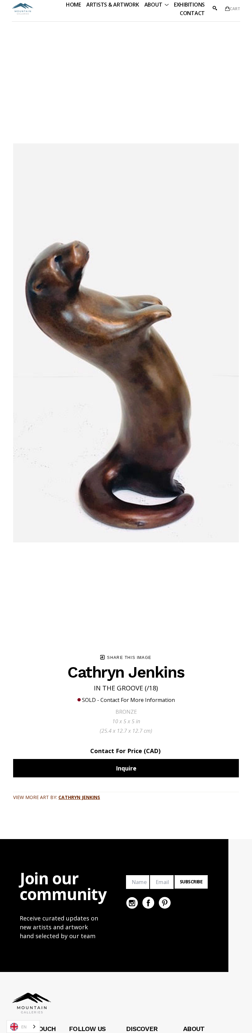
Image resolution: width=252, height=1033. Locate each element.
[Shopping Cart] (227, 8)
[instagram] (132, 903)
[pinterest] (165, 903)
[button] (156, 4)
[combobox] (23, 1026)
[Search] (215, 8)
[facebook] (148, 903)
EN (24, 1027)
